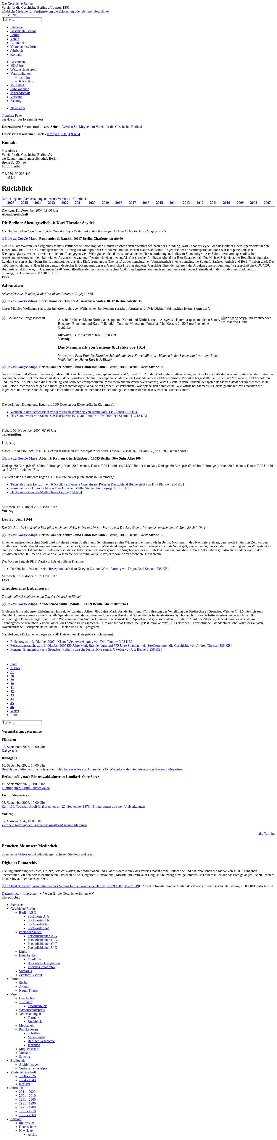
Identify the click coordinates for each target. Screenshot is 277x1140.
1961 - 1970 (27, 1111)
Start (13, 664)
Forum (14, 35)
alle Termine (266, 833)
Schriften (34, 1033)
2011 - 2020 (27, 1091)
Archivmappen (29, 1064)
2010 (226, 202)
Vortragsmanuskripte (33, 1068)
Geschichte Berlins (23, 31)
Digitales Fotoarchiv (41, 967)
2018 (118, 202)
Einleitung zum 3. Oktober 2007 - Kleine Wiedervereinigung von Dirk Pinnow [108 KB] (71, 641)
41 (12, 687)
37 (12, 672)
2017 (132, 202)
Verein (14, 39)
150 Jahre (17, 66)
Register (24, 1084)
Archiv (32, 1134)
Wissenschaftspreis (23, 69)
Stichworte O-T (38, 924)
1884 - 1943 (27, 1080)
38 (12, 676)
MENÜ (12, 15)
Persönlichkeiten (30, 932)
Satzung (15, 101)
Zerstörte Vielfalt (30, 975)
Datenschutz (10, 893)
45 (12, 703)
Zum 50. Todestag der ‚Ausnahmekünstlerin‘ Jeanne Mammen (44, 825)
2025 (24, 202)
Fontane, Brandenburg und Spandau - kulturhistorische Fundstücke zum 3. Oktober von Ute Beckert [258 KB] (86, 649)
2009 (240, 202)
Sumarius (25, 971)
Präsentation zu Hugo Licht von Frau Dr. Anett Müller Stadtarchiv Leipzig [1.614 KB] (69, 488)
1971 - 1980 (27, 1107)
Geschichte (18, 62)
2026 (10, 202)
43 (12, 695)
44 (12, 699)
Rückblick (26, 81)
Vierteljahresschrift (23, 46)
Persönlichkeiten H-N (42, 940)
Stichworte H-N (39, 920)
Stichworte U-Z (38, 928)
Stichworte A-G (38, 916)
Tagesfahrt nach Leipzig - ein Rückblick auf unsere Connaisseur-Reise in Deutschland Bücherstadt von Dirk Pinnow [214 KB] (97, 484)
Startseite (16, 27)
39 (12, 680)
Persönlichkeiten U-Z (42, 947)
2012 (199, 202)
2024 (37, 202)
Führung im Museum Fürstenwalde (26, 788)
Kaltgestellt (9, 750)
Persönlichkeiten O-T (42, 943)
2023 (51, 202)
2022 (64, 202)
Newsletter (17, 108)
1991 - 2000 (27, 1099)
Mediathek (17, 85)
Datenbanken (28, 955)
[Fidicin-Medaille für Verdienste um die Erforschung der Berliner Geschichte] (55, 11)
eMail (10, 177)
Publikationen (19, 89)
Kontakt (15, 54)
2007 (267, 202)
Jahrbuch (16, 50)
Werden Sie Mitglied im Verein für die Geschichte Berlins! (102, 127)
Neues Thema (28, 990)
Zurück (15, 668)
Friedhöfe (34, 959)
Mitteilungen (36, 1037)
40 (12, 683)
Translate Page (12, 115)
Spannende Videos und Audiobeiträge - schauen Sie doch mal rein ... (48, 854)
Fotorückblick (37, 1006)
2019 (105, 202)
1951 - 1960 (27, 1115)
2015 (159, 202)
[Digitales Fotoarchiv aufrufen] (70, 886)
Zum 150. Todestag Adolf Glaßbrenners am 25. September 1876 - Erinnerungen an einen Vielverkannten (73, 806)
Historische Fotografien (44, 963)
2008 (253, 202)
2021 (78, 202)
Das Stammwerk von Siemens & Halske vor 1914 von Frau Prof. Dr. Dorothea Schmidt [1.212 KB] (78, 416)
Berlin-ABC (27, 912)
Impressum (30, 893)
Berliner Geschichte (41, 1041)
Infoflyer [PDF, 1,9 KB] (63, 134)
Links (23, 951)
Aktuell (24, 986)
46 (12, 707)
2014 (172, 202)
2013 (186, 202)
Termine (24, 77)
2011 (213, 202)
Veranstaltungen (21, 73)
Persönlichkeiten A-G (42, 936)
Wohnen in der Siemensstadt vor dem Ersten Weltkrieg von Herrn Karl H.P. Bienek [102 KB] (74, 412)
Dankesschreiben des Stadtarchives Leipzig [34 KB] (46, 492)
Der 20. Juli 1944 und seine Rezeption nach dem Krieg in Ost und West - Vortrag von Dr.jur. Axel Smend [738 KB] (89, 569)
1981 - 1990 (27, 1103)
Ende (14, 715)
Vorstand (16, 97)
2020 (92, 202)
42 (12, 691)
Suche (23, 982)
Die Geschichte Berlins (17, 3)
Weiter (14, 711)
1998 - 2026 (27, 1076)
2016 (145, 202)
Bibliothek (17, 43)
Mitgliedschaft (20, 93)
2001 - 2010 (27, 1095)
